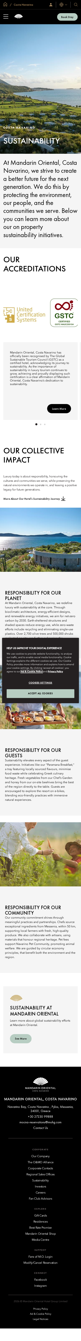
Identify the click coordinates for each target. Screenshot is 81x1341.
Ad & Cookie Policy (31, 672)
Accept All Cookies (40, 693)
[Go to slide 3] (45, 424)
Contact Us (40, 1128)
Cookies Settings (40, 682)
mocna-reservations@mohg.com (40, 1122)
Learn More (59, 409)
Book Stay (67, 17)
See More (21, 1038)
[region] (40, 670)
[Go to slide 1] (36, 424)
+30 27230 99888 (40, 1116)
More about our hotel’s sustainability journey (31, 499)
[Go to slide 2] (40, 424)
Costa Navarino (23, 4)
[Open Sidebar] (5, 17)
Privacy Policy (55, 672)
